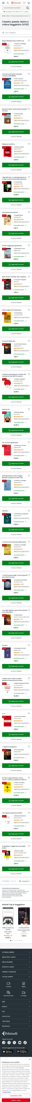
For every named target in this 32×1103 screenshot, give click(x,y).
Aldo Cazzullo (19, 78)
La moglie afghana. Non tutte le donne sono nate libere (14, 611)
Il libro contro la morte (8, 929)
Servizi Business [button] (7, 962)
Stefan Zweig (19, 114)
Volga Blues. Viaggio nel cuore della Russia (13, 847)
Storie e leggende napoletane (12, 246)
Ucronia (4, 645)
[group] (16, 11)
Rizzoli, (15, 414)
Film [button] (3, 1011)
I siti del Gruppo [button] (7, 977)
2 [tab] (12, 940)
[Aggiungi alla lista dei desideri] (29, 40)
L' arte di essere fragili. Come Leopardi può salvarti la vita (14, 576)
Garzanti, (16, 718)
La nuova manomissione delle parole (14, 542)
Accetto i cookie (15, 1100)
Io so (3, 713)
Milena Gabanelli (20, 683)
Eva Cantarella (19, 749)
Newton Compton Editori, (20, 617)
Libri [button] (3, 1002)
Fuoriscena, (17, 315)
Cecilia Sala (18, 182)
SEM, (15, 281)
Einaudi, (16, 45)
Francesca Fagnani (20, 279)
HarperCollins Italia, (19, 80)
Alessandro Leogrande (21, 514)
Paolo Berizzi (18, 313)
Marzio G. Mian (19, 851)
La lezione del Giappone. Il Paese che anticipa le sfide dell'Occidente (14, 375)
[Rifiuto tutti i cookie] (30, 1059)
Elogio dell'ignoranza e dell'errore (13, 41)
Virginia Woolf (19, 215)
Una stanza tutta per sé (10, 212)
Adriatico (5, 511)
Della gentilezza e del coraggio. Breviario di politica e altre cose (12, 477)
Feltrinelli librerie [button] (8, 952)
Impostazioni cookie (16, 1095)
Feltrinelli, (16, 149)
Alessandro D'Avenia (21, 580)
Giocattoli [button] (6, 1016)
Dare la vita (6, 409)
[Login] (7, 2)
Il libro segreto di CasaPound (11, 310)
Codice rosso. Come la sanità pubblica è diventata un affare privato (12, 679)
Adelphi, (16, 115)
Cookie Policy (7, 1092)
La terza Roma (24, 928)
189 (20, 881)
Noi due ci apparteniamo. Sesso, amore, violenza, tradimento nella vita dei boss (14, 779)
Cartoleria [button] (6, 1021)
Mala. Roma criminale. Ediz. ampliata (14, 277)
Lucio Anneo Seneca (20, 344)
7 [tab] (21, 940)
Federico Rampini (20, 379)
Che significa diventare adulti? (12, 813)
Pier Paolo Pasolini (20, 716)
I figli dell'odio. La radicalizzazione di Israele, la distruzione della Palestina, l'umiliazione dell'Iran (14, 178)
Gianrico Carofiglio (20, 43)
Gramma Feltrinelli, (18, 853)
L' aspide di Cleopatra (9, 747)
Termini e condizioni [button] (9, 972)
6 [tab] (19, 940)
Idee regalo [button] (6, 1026)
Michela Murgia (19, 412)
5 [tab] (17, 940)
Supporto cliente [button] (8, 967)
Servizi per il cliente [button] (8, 957)
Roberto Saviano (20, 782)
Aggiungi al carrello (17, 62)
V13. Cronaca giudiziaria (10, 442)
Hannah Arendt (19, 147)
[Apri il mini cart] (28, 2)
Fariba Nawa (18, 615)
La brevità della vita (8, 341)
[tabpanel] (8, 923)
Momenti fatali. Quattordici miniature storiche (14, 110)
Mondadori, (17, 184)
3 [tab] (14, 940)
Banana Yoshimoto (20, 816)
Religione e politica (8, 144)
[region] (16, 1080)
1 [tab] (10, 940)
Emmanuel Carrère (20, 445)
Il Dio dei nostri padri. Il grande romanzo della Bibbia (12, 75)
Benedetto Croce (20, 248)
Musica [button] (4, 1006)
